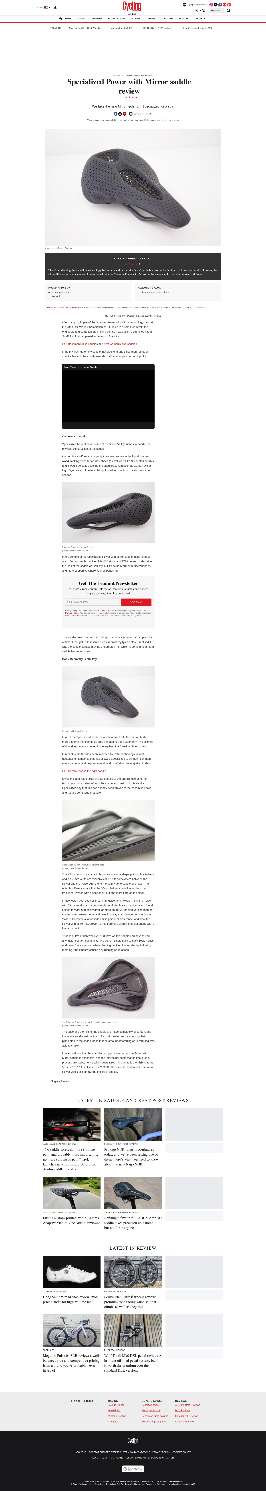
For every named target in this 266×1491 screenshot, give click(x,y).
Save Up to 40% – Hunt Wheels (84, 28)
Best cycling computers (154, 1421)
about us (80, 1452)
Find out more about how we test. (191, 307)
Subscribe (215, 11)
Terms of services (102, 610)
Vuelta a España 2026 (121, 28)
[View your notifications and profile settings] (55, 8)
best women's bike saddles (120, 344)
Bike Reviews (182, 1410)
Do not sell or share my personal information (145, 1457)
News (68, 18)
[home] (60, 19)
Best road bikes (150, 1405)
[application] (108, 396)
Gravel (151, 18)
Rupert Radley (117, 315)
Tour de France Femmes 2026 (197, 28)
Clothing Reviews (185, 1421)
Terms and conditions (136, 1452)
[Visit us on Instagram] (211, 4)
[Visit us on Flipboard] (229, 4)
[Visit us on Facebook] (220, 4)
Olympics (113, 1421)
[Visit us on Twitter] (216, 4)
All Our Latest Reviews (187, 1405)
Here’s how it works (170, 120)
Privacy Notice (71, 613)
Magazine (167, 18)
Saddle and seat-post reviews (139, 76)
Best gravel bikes (151, 1410)
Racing (82, 18)
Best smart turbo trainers (155, 1416)
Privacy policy (161, 1452)
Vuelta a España (117, 1416)
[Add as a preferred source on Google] (133, 1468)
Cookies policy (181, 1452)
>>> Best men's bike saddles (80, 344)
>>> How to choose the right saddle (84, 771)
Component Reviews (186, 1416)
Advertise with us (103, 1457)
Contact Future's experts (105, 1452)
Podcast (184, 18)
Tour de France (116, 1405)
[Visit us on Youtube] (224, 4)
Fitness (136, 18)
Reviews (97, 18)
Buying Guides (116, 18)
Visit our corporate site (173, 1481)
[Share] (115, 114)
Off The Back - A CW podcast (157, 28)
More (199, 18)
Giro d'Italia (114, 1410)
